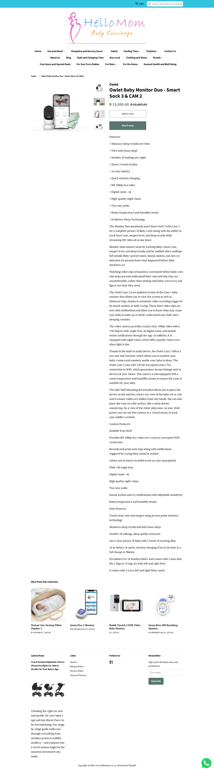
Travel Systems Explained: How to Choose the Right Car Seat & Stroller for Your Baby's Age (47, 665)
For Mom (110, 64)
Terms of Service (78, 675)
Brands (157, 57)
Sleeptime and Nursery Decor (87, 51)
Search (73, 662)
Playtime (151, 51)
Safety (114, 51)
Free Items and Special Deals (55, 64)
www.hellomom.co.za (105, 765)
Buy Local (115, 57)
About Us (55, 57)
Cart (141, 3)
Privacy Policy (77, 670)
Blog (68, 57)
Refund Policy (77, 666)
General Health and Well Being (160, 64)
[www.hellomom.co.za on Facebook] (111, 662)
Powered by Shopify (126, 765)
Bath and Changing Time (90, 57)
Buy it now (127, 125)
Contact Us (170, 51)
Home (38, 51)
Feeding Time (131, 51)
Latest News (37, 655)
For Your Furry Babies (87, 64)
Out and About (55, 51)
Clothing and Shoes (136, 57)
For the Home (130, 64)
